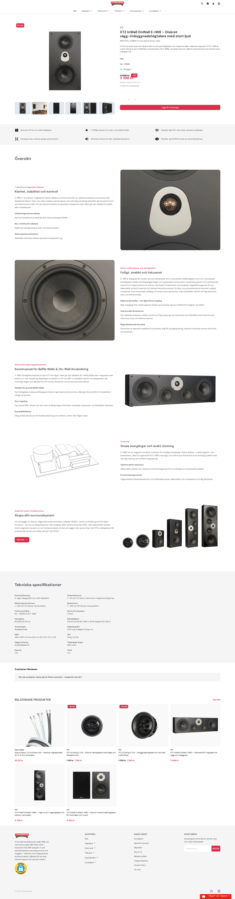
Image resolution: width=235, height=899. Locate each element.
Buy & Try (138, 852)
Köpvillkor (138, 847)
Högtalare (86, 11)
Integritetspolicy (141, 861)
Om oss (137, 869)
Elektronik (102, 11)
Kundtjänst (154, 11)
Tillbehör (118, 11)
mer (122, 58)
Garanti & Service (141, 843)
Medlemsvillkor (140, 856)
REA (75, 11)
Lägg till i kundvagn (170, 107)
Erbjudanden (135, 11)
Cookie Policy (140, 865)
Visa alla (216, 700)
